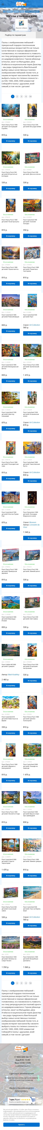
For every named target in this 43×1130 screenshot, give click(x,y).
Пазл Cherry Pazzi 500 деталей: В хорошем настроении (30, 666)
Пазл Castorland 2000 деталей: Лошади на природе (30, 766)
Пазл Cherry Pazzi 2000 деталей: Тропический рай (31, 366)
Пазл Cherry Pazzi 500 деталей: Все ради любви (32, 126)
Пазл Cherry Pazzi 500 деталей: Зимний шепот (31, 570)
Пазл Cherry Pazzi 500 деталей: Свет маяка (30, 618)
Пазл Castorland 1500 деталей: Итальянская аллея (31, 414)
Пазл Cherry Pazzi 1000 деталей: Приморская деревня (9, 571)
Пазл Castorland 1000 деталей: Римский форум (10, 316)
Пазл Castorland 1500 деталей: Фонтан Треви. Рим (10, 514)
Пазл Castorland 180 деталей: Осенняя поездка (30, 221)
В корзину (10, 141)
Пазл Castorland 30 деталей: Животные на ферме (10, 719)
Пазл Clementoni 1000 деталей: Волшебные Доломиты (30, 959)
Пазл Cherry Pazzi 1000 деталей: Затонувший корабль (9, 126)
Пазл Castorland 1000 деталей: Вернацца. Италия (9, 619)
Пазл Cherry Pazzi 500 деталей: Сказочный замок (9, 909)
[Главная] (4, 11)
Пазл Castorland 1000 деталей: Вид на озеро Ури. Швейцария (31, 814)
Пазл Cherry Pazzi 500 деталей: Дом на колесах (32, 173)
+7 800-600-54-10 (23, 1056)
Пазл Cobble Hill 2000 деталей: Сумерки (9, 665)
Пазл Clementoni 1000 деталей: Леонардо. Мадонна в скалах (30, 514)
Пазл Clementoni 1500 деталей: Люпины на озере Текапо (9, 959)
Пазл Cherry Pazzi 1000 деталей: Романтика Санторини (31, 269)
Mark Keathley (13, 675)
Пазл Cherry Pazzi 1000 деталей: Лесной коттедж (11, 813)
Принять (21, 1125)
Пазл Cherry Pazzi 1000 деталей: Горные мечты (10, 268)
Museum (32, 522)
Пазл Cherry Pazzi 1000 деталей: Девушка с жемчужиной (9, 766)
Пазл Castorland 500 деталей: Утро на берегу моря (31, 909)
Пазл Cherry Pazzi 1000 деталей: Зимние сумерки (32, 860)
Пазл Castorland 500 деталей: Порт (30, 316)
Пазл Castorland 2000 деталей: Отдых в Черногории (9, 861)
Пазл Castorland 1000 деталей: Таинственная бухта (31, 464)
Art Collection (34, 325)
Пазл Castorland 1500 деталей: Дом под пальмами (9, 414)
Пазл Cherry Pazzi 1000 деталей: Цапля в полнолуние (31, 719)
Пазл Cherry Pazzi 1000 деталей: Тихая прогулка (10, 221)
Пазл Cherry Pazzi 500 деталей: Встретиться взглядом (9, 174)
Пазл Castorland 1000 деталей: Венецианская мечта (10, 366)
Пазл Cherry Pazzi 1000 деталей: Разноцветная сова (10, 464)
